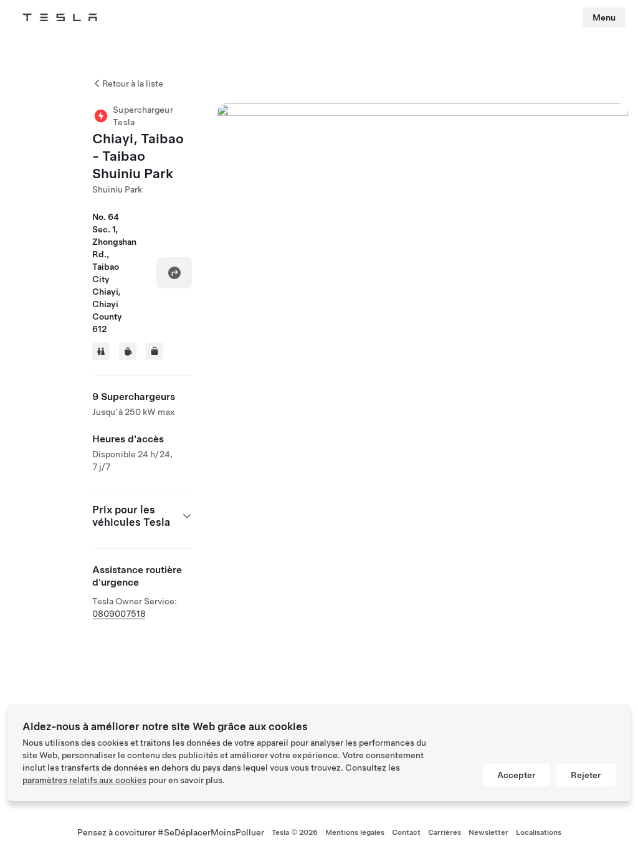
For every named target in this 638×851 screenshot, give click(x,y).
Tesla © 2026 (295, 832)
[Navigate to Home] (59, 17)
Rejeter (586, 775)
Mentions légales (354, 832)
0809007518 (119, 614)
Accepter (516, 775)
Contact (406, 832)
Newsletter (488, 832)
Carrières (444, 832)
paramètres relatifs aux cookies (84, 780)
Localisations (538, 832)
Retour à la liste (132, 83)
